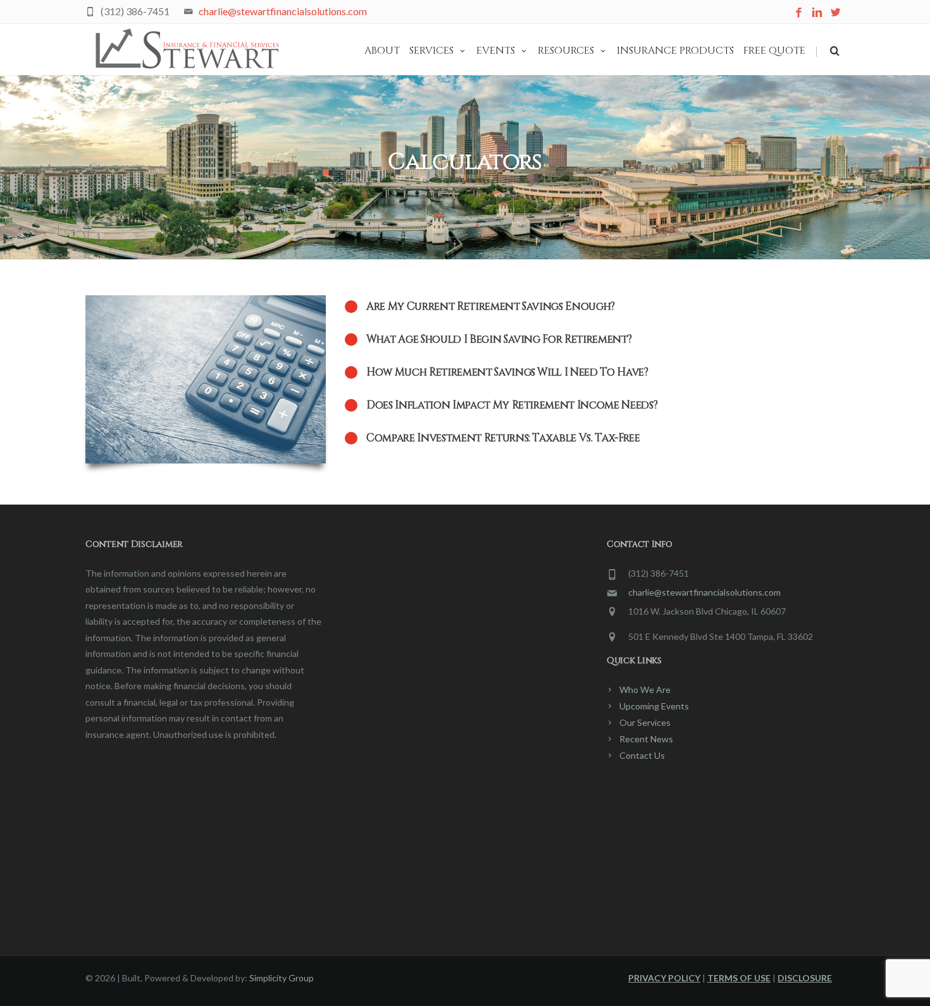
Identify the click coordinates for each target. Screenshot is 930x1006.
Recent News (646, 738)
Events (495, 51)
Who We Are (645, 689)
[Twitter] (835, 13)
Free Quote (774, 51)
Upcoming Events (654, 706)
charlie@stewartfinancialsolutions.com (283, 11)
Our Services (645, 722)
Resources (566, 51)
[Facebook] (799, 13)
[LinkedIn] (817, 13)
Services (431, 51)
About (382, 51)
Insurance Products (675, 51)
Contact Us (642, 755)
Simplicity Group (281, 977)
